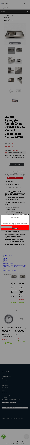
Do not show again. (23, 214)
